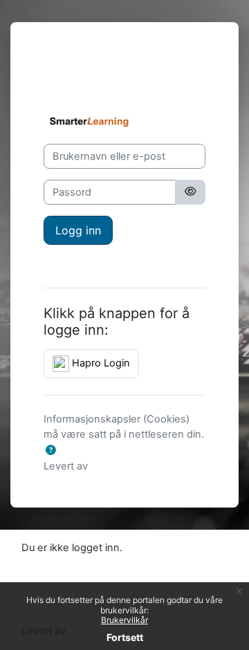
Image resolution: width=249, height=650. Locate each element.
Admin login (72, 63)
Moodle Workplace (135, 466)
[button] (50, 451)
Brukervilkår (124, 620)
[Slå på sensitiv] (190, 192)
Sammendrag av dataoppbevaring (102, 562)
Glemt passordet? (86, 263)
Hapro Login (99, 363)
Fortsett (125, 637)
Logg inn (78, 230)
